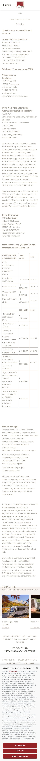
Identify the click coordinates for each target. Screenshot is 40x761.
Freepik (5, 482)
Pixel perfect (29, 482)
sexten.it (6, 441)
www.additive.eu (9, 137)
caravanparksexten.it (20, 54)
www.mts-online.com (11, 236)
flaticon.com (23, 476)
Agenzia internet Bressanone (14, 96)
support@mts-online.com (13, 233)
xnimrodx (18, 488)
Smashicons (31, 479)
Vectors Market (18, 479)
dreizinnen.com (9, 450)
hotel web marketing (22, 149)
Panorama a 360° (13, 663)
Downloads (29, 663)
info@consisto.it (9, 93)
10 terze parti (13, 671)
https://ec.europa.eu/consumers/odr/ (18, 576)
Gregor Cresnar (16, 482)
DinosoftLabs (7, 494)
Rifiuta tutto (20, 751)
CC (9, 479)
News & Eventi (8, 660)
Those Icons (28, 488)
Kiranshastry (7, 488)
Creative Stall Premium (12, 491)
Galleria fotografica (28, 660)
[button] (37, 668)
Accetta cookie (20, 745)
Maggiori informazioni (20, 756)
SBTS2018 (27, 491)
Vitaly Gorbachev (20, 485)
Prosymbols (7, 485)
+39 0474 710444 (13, 48)
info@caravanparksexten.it (20, 51)
